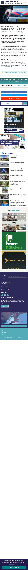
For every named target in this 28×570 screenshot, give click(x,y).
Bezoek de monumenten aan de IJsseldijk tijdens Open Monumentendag (17, 183)
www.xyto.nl (6, 289)
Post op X (14, 95)
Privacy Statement (5, 334)
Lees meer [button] (11, 564)
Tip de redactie (15, 98)
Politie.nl (23, 32)
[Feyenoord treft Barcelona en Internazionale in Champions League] (4, 164)
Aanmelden (5, 306)
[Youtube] (5, 295)
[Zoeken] (25, 103)
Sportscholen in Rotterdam (16, 175)
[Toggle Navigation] (25, 3)
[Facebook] (2, 295)
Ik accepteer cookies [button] (14, 567)
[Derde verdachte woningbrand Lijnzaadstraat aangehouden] (4, 171)
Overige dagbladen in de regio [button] (8, 325)
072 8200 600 (6, 286)
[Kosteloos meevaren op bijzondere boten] (4, 190)
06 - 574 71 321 (19, 85)
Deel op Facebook (15, 92)
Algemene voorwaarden (6, 330)
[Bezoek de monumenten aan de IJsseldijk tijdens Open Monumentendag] (4, 184)
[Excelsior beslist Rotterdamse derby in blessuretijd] (4, 158)
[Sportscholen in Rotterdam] (4, 177)
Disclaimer (3, 332)
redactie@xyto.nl (6, 288)
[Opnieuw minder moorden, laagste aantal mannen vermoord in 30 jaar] (4, 197)
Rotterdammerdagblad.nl (11, 2)
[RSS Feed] (7, 295)
